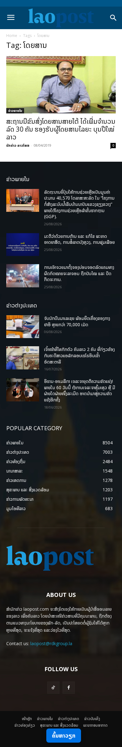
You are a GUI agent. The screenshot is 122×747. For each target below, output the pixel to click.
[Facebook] (69, 688)
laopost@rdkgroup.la (51, 643)
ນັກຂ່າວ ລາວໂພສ (17, 145)
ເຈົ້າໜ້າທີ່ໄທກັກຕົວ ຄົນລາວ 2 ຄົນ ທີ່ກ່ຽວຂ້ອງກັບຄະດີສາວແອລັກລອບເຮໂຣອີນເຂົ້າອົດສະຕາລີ (79, 355)
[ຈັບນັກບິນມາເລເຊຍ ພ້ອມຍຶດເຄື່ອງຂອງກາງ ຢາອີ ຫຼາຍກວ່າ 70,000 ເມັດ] (22, 326)
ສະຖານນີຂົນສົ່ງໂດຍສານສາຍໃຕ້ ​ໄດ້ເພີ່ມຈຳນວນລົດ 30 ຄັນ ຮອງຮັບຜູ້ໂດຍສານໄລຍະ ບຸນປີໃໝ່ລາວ (60, 129)
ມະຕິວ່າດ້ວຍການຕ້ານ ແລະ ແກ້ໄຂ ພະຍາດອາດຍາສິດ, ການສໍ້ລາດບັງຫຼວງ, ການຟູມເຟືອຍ (79, 239)
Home (11, 35)
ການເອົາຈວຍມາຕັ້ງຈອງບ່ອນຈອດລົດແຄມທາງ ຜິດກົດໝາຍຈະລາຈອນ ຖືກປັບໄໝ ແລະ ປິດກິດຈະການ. (79, 273)
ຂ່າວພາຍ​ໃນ (15, 110)
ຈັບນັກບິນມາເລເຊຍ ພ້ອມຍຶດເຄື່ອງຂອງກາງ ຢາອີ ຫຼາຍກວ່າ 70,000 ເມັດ (77, 321)
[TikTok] (53, 688)
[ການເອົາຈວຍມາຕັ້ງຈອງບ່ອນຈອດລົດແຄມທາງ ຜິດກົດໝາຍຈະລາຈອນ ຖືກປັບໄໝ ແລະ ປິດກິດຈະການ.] (22, 275)
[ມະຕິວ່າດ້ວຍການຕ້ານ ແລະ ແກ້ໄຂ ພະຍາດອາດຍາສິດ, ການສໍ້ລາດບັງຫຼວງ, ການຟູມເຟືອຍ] (22, 244)
